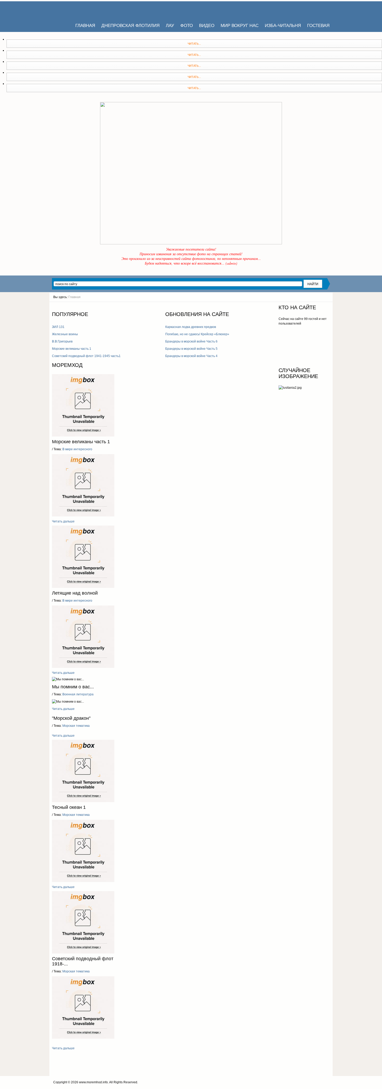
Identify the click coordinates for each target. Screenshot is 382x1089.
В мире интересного (77, 449)
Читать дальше (63, 521)
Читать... (194, 43)
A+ (262, 307)
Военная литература (78, 694)
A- (271, 307)
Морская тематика (76, 726)
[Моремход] (72, 10)
